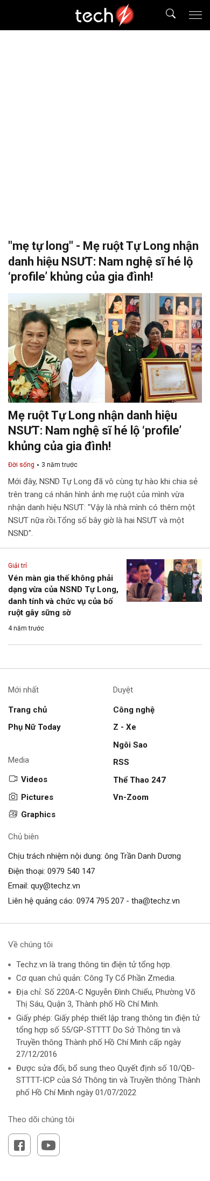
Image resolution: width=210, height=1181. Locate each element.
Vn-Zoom (131, 797)
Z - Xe (124, 727)
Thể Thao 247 (139, 780)
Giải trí (17, 565)
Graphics (38, 814)
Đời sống (21, 465)
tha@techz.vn (155, 901)
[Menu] (195, 15)
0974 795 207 (100, 901)
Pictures (37, 797)
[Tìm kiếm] (164, 15)
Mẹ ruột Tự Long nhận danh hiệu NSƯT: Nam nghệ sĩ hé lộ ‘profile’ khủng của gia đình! (94, 431)
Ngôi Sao (130, 745)
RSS (121, 762)
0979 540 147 (71, 871)
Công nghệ (134, 710)
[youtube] (48, 1145)
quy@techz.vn (55, 886)
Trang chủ (27, 710)
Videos (34, 779)
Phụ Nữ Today (34, 727)
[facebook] (19, 1145)
